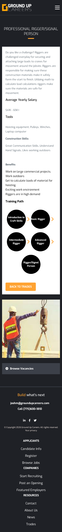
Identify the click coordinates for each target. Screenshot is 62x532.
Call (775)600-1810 (30, 409)
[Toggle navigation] (57, 8)
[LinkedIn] (24, 420)
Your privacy (31, 430)
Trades (31, 524)
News (31, 517)
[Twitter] (35, 420)
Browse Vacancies (21, 368)
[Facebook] (29, 420)
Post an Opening (31, 483)
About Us (31, 510)
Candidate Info (31, 449)
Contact (31, 503)
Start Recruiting (31, 476)
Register (31, 456)
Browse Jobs (31, 463)
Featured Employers (31, 490)
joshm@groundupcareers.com (29, 403)
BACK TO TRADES (21, 286)
